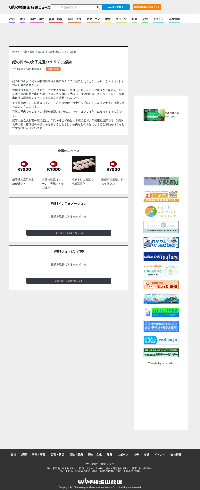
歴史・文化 (93, 19)
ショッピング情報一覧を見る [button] (69, 280)
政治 (12, 19)
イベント (158, 19)
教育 (108, 19)
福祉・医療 (74, 19)
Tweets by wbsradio (161, 363)
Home (15, 52)
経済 (22, 19)
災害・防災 (56, 19)
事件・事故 (37, 19)
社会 (134, 19)
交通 (145, 19)
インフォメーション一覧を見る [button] (69, 232)
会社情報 (174, 19)
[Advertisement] (167, 148)
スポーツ (121, 19)
